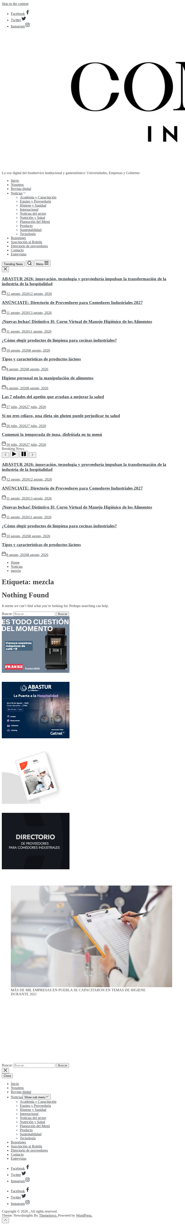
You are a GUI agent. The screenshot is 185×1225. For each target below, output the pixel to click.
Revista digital (21, 189)
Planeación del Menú (35, 222)
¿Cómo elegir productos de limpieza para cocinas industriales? (59, 340)
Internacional (29, 209)
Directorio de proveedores (29, 246)
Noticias (17, 193)
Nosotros (17, 185)
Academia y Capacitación (38, 197)
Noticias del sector (33, 213)
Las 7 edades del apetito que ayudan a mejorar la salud (53, 396)
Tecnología (28, 234)
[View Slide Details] (91, 986)
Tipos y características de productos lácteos (41, 359)
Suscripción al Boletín (26, 242)
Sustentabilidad (31, 230)
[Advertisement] (92, 1031)
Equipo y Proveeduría (35, 201)
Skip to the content (15, 4)
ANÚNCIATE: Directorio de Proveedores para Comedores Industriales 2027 (72, 302)
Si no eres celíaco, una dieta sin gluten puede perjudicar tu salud (61, 415)
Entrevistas (18, 254)
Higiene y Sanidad (33, 205)
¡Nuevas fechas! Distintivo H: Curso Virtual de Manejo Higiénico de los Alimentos (77, 321)
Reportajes (18, 238)
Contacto (17, 250)
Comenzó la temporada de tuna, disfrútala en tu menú (52, 434)
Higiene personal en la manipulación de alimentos (47, 378)
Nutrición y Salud (32, 218)
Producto (26, 226)
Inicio (15, 180)
